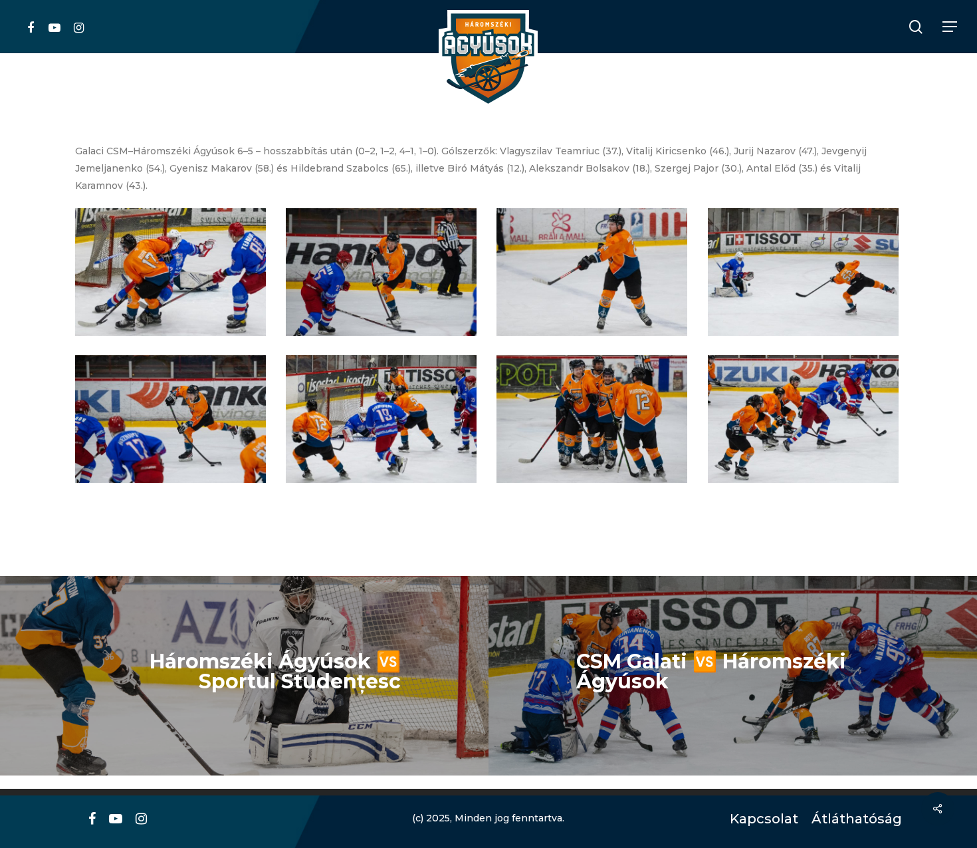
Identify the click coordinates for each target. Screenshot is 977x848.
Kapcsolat (761, 819)
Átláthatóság (852, 819)
